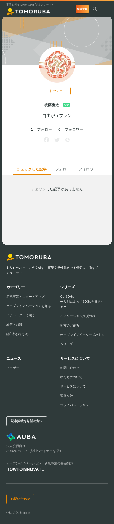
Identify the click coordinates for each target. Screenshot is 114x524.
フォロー (62, 169)
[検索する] (95, 9)
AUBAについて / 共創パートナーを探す (34, 451)
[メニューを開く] (107, 9)
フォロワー (87, 169)
